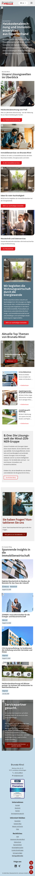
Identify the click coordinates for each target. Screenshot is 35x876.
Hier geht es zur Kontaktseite (14, 534)
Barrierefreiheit (17, 845)
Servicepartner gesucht (17, 813)
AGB (17, 836)
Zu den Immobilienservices (11, 163)
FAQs (17, 829)
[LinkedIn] (16, 866)
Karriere (17, 811)
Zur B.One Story (11, 477)
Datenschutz (17, 842)
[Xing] (19, 866)
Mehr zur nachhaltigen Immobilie (13, 206)
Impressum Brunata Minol (17, 839)
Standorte (17, 808)
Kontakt (17, 805)
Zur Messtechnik (8, 249)
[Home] (7, 3)
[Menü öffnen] (31, 3)
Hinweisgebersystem (17, 847)
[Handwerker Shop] (31, 863)
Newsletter (17, 821)
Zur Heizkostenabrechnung (11, 120)
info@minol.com (18, 775)
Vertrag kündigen (17, 853)
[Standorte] (31, 872)
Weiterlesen (10, 361)
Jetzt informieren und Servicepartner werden (16, 745)
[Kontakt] (31, 867)
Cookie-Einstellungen (17, 850)
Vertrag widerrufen (17, 856)
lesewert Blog (17, 824)
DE (23, 3)
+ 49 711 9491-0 (18, 773)
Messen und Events (17, 826)
